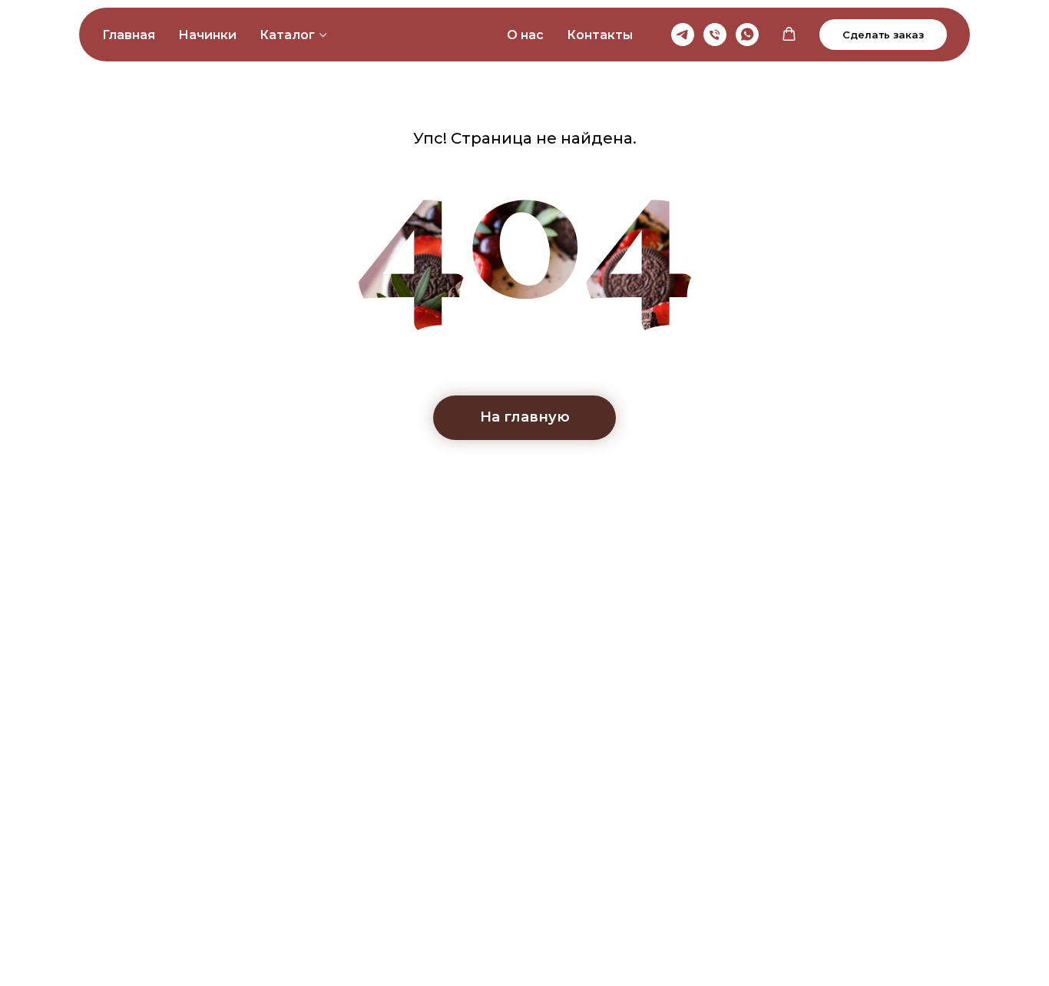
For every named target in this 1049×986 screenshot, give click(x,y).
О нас (525, 35)
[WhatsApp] (747, 34)
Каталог (287, 35)
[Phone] (714, 34)
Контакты (600, 35)
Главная (128, 35)
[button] (789, 34)
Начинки (207, 35)
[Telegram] (682, 34)
